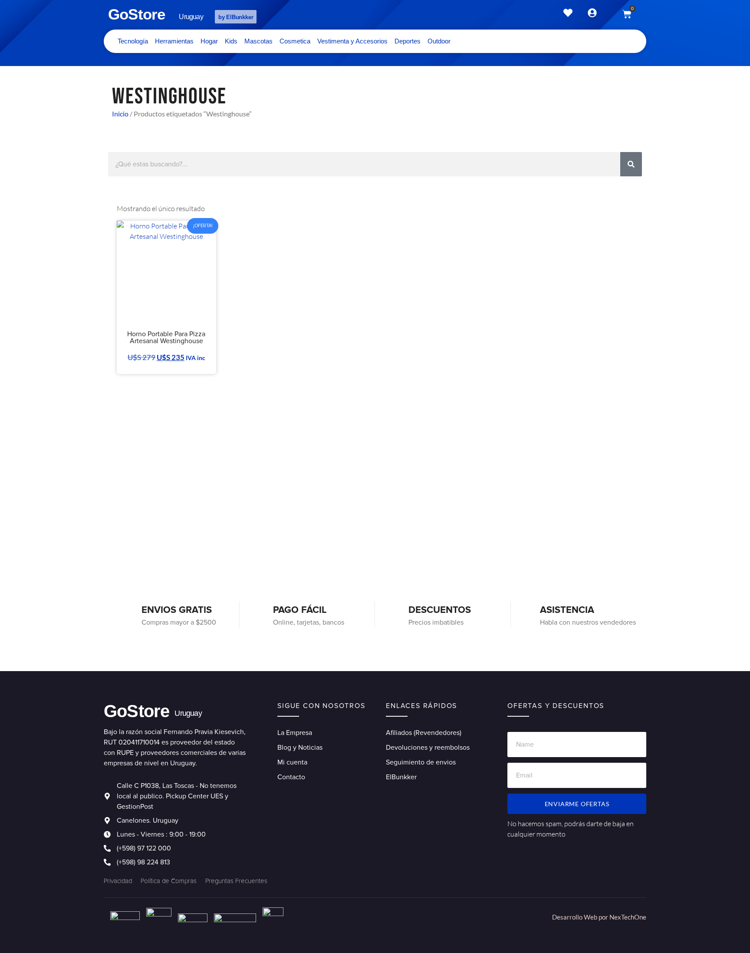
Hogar (209, 41)
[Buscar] (631, 164)
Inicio (120, 113)
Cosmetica (295, 41)
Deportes (408, 41)
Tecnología (133, 41)
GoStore (136, 14)
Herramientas (174, 41)
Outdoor (439, 41)
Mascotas (258, 41)
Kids (231, 41)
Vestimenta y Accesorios (352, 41)
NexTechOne (627, 917)
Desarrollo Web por (580, 917)
